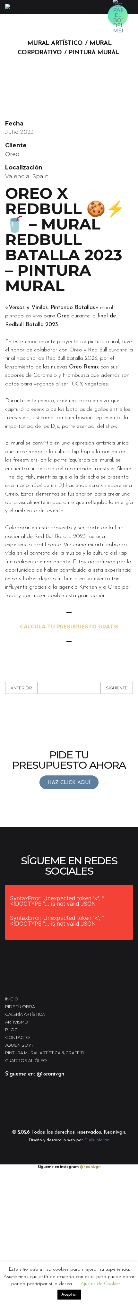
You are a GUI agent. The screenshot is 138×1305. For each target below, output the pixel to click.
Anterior (21, 688)
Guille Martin (96, 1140)
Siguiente (116, 688)
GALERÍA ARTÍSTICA (25, 1014)
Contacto (17, 1037)
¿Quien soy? (19, 1045)
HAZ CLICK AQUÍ (69, 782)
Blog (11, 1029)
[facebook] (32, 1103)
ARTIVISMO (16, 1022)
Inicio (11, 999)
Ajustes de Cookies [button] (101, 1284)
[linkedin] (50, 1103)
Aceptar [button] (69, 1294)
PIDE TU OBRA (20, 1006)
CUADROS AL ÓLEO (26, 1060)
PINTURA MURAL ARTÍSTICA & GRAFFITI (44, 1052)
